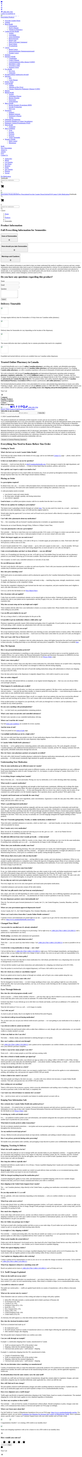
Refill (2, 146)
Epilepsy (11, 112)
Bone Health (9, 24)
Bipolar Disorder (14, 98)
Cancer (7, 47)
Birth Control (13, 141)
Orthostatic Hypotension (12, 119)
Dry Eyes (12, 71)
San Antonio (9, 169)
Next (9, 1445)
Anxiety (11, 94)
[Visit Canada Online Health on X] (1, 4)
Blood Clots (12, 40)
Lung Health (9, 83)
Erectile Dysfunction (15, 107)
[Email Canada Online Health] (1, 2)
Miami (7, 160)
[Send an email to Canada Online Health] (11, 407)
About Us (4, 150)
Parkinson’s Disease (15, 116)
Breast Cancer (13, 49)
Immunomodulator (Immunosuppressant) (21, 51)
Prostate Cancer (14, 53)
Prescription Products (7, 17)
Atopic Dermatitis (14, 137)
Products (7, 217)
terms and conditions (12, 724)
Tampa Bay (8, 159)
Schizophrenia (13, 101)
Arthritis (7, 22)
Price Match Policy (32, 590)
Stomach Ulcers (14, 67)
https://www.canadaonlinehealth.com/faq (64, 1412)
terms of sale (20, 730)
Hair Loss (12, 109)
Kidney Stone (9, 82)
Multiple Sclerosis (14, 114)
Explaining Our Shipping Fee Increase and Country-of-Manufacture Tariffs (45, 1414)
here (40, 508)
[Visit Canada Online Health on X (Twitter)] (14, 407)
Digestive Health (10, 56)
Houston (7, 166)
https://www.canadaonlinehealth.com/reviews (20, 919)
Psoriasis (11, 134)
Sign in (13, 13)
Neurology (8, 110)
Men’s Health (9, 103)
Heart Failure (13, 44)
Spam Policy (31, 409)
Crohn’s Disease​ (14, 60)
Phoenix (7, 171)
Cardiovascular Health (12, 31)
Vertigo (11, 118)
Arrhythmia (12, 35)
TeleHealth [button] (4, 178)
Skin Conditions (10, 128)
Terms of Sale (14, 409)
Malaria (7, 91)
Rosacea (11, 136)
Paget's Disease (13, 28)
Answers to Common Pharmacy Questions (14, 439)
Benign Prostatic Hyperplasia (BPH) (20, 105)
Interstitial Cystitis (14, 64)
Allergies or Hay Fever (16, 87)
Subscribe (41, 413)
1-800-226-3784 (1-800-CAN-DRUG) (63, 930)
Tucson (7, 173)
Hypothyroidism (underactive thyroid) (17, 74)
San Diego (8, 164)
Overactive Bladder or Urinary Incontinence (19, 121)
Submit (4, 299)
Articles (3, 152)
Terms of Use (23, 409)
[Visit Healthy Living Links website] (5, 407)
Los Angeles (9, 162)
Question (3, 289)
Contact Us (4, 155)
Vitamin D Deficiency (16, 29)
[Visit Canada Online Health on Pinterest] (1, 10)
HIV (10, 78)
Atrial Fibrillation (14, 37)
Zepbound (12, 127)
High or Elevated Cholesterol (18, 42)
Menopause (12, 143)
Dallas (7, 167)
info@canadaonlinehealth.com (36, 464)
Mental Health (9, 92)
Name (3, 281)
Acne (10, 130)
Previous (4, 1445)
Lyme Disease (13, 80)
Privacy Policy (5, 409)
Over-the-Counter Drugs (12, 20)
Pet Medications (6, 176)
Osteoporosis (13, 26)
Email (2, 285)
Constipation (13, 58)
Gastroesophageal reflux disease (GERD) (22, 62)
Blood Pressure (13, 38)
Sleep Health (9, 125)
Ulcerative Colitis (14, 65)
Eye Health (8, 69)
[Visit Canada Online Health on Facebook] (1, 6)
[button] (41, 1419)
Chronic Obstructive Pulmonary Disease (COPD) (24, 89)
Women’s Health (10, 139)
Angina (11, 33)
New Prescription (6, 148)
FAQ (2, 153)
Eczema (11, 132)
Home (7, 214)
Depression (12, 100)
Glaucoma (12, 73)
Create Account (6, 13)
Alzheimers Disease (15, 96)
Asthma (11, 85)
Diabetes (7, 55)
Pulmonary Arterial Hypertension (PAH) (17, 123)
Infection (7, 76)
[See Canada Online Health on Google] (24, 407)
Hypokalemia (13, 46)
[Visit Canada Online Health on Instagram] (1, 8)
